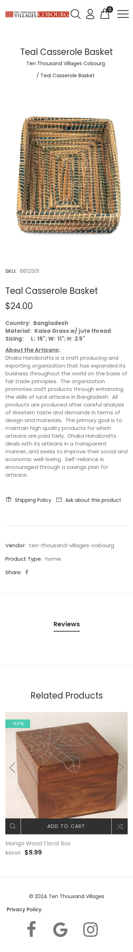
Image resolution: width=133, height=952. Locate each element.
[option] (66, 176)
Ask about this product (93, 500)
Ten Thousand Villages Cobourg (65, 63)
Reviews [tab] (67, 624)
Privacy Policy (24, 909)
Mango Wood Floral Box (38, 843)
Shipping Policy (33, 500)
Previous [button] (12, 767)
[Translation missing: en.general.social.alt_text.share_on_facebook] (26, 572)
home (53, 558)
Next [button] (120, 767)
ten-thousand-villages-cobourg (71, 545)
